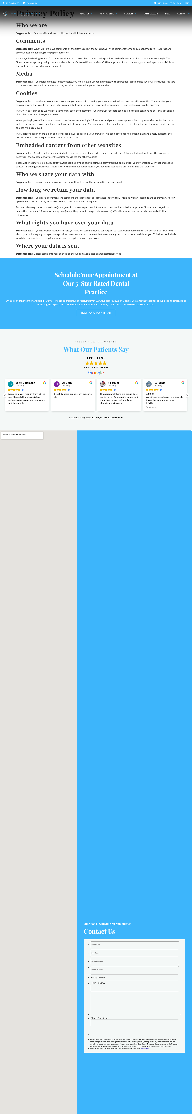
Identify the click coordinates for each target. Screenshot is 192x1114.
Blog (167, 13)
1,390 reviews (116, 417)
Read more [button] (105, 407)
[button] (5, 395)
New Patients (107, 13)
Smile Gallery (151, 13)
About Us (84, 13)
